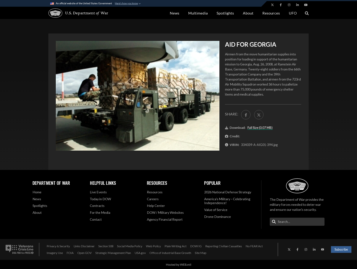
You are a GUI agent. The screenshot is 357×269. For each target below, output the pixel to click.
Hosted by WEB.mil (178, 264)
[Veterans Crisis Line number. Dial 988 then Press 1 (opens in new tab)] (19, 249)
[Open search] (306, 13)
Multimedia (198, 13)
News (174, 13)
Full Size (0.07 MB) (260, 128)
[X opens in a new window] (272, 5)
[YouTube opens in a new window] (306, 5)
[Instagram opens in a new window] (289, 5)
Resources (271, 13)
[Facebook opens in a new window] (281, 5)
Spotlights (225, 13)
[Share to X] (258, 114)
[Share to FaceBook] (245, 114)
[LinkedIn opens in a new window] (297, 5)
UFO (293, 13)
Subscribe (341, 249)
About (248, 13)
